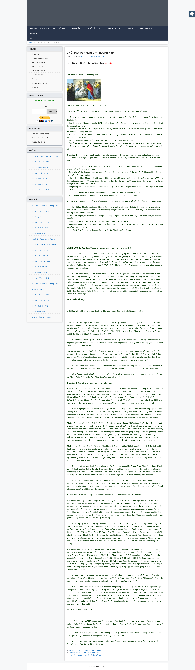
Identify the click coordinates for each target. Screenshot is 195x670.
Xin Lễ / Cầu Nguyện (39, 142)
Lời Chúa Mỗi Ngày (58, 28)
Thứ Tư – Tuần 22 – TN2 (40, 179)
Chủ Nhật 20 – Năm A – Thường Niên (45, 284)
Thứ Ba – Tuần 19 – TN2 (40, 311)
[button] (192, 14)
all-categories (74, 650)
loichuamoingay (95, 650)
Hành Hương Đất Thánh (40, 138)
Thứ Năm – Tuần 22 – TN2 (41, 173)
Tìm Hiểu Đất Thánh (115, 28)
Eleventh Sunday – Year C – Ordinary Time (85, 655)
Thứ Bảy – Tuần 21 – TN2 (40, 211)
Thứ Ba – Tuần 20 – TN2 (40, 272)
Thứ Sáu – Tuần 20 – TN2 (40, 256)
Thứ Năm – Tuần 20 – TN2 (41, 261)
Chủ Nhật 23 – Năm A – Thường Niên (45, 156)
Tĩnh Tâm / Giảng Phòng (40, 134)
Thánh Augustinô (38, 217)
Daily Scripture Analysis (39, 28)
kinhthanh (84, 650)
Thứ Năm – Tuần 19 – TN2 (41, 300)
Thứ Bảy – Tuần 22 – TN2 (40, 162)
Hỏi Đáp (131, 28)
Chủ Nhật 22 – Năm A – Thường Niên (45, 206)
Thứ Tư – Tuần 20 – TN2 (40, 267)
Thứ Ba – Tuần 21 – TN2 (40, 233)
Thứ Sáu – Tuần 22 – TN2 (40, 167)
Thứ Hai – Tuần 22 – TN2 (40, 190)
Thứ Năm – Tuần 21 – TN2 (41, 222)
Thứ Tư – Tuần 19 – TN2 (40, 306)
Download (34, 33)
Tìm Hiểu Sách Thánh (94, 28)
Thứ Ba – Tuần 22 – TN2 (40, 184)
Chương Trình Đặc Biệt (145, 28)
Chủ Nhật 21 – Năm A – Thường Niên (44, 244)
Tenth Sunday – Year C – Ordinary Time (84, 653)
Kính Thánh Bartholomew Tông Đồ (44, 239)
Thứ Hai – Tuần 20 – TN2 (40, 278)
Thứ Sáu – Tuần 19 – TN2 (40, 295)
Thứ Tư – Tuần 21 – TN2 (40, 228)
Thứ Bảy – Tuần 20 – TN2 (40, 250)
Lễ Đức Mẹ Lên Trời (38, 289)
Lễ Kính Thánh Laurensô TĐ (41, 317)
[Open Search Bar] (31, 38)
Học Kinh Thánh (75, 28)
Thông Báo (35, 54)
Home (31, 42)
